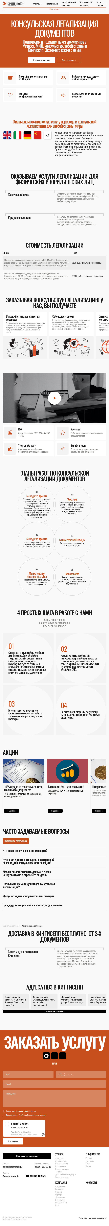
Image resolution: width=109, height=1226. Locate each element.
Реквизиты (59, 1200)
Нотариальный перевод (69, 3)
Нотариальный (61, 1164)
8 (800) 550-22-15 (43, 1167)
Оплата (89, 1158)
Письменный (60, 1166)
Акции (88, 1166)
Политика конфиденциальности (92, 1218)
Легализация (52, 4)
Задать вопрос (69, 60)
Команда (59, 1189)
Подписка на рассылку (27, 1156)
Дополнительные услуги (65, 1174)
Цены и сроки (54, 9)
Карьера (58, 1195)
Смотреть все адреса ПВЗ (54, 1011)
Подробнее (11, 811)
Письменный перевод (86, 3)
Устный (58, 1172)
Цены (88, 1164)
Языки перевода (62, 1177)
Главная (6, 926)
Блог (57, 1205)
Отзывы (58, 1192)
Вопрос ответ (61, 1203)
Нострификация (62, 1169)
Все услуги (100, 3)
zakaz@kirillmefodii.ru (12, 1167)
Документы (60, 1197)
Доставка (90, 1161)
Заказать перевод (41, 60)
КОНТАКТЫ (91, 1182)
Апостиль (37, 4)
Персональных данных (36, 1115)
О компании (60, 1186)
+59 (48, 135)
